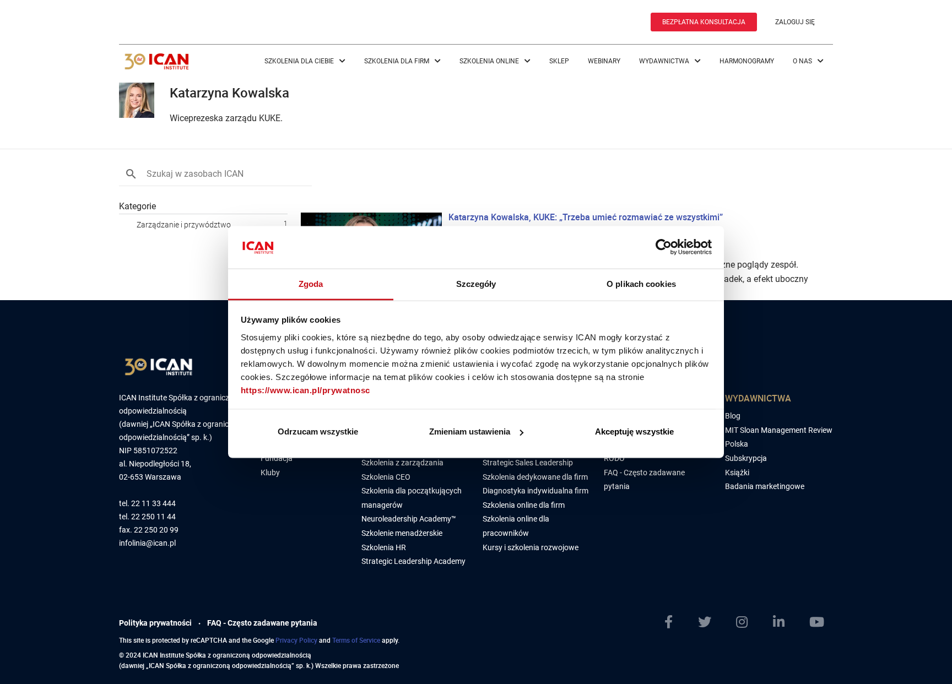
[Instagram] (746, 622)
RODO (614, 458)
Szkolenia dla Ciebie (300, 61)
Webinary (604, 61)
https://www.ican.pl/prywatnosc (305, 389)
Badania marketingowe (764, 486)
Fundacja (277, 458)
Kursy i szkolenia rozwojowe (530, 547)
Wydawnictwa (665, 61)
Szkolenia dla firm (397, 61)
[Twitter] (709, 622)
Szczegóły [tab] (476, 283)
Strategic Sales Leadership (528, 462)
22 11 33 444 (153, 503)
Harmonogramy (747, 61)
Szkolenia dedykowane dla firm (535, 477)
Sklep (559, 61)
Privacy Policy (296, 640)
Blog (732, 415)
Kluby (270, 472)
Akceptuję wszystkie (634, 431)
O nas (803, 61)
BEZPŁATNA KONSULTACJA (703, 22)
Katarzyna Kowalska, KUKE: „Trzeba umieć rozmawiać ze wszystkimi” (585, 217)
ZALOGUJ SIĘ (795, 22)
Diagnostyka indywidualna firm (535, 490)
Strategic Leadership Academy (413, 561)
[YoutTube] (821, 622)
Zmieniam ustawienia (469, 431)
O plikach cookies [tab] (641, 283)
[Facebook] (672, 622)
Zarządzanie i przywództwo (184, 224)
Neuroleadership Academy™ (408, 518)
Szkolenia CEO (385, 477)
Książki (737, 472)
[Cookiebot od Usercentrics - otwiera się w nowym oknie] (663, 247)
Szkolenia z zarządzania (402, 462)
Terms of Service (356, 640)
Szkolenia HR (383, 547)
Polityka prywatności (155, 622)
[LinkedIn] (783, 622)
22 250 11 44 (153, 517)
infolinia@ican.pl (147, 543)
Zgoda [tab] (311, 283)
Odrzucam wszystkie (318, 431)
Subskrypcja (746, 458)
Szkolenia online (490, 61)
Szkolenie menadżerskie (401, 533)
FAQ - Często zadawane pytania (262, 622)
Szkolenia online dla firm (524, 505)
